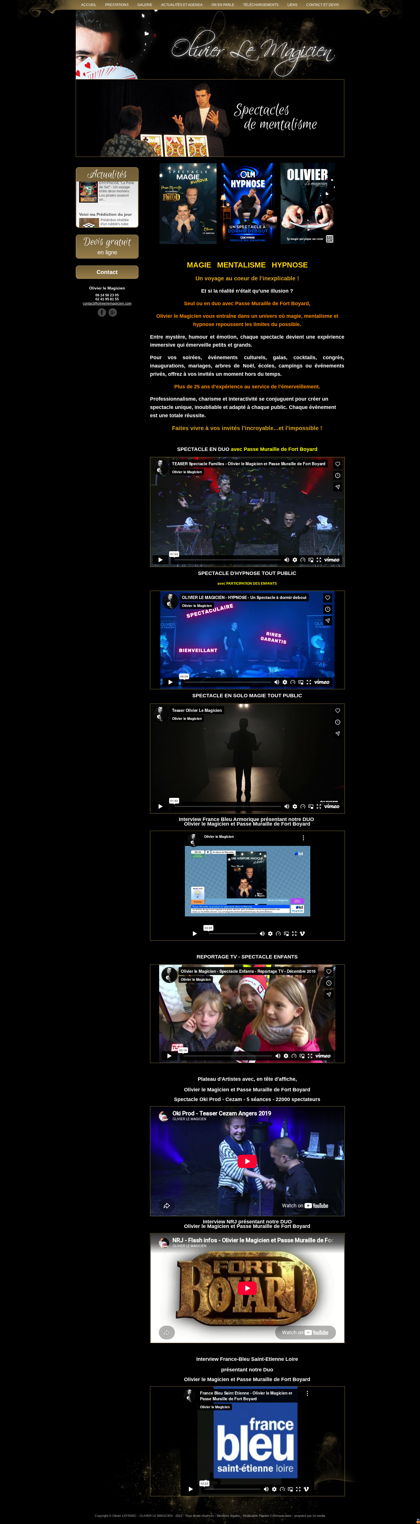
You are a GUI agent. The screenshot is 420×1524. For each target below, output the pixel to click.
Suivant (334, 118)
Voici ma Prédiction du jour (105, 186)
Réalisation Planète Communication (267, 1515)
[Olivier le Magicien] (210, 44)
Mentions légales (228, 1515)
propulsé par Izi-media (309, 1515)
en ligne (107, 252)
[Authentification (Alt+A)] (418, 1521)
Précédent (86, 118)
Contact (107, 272)
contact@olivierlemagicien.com (107, 303)
